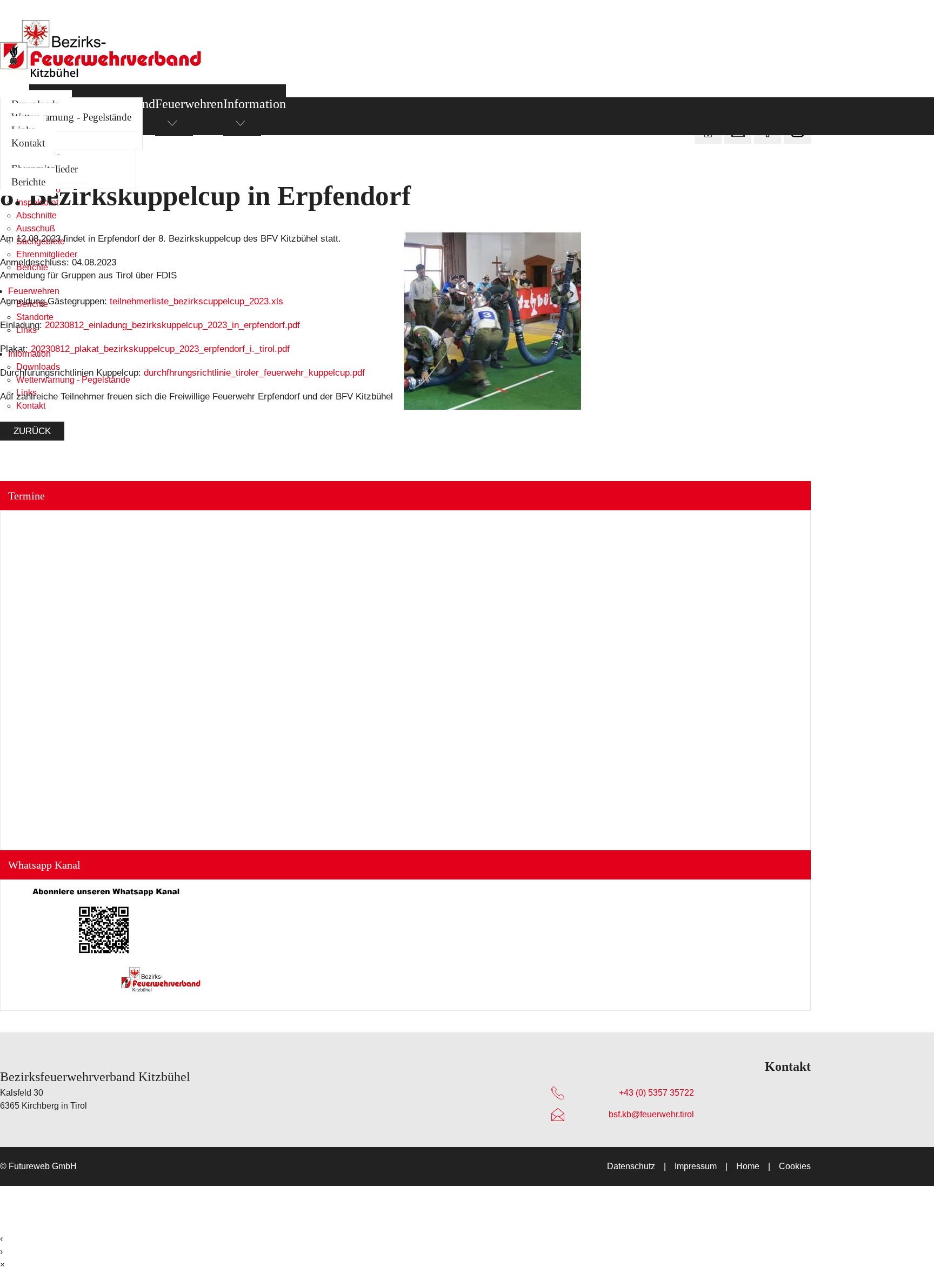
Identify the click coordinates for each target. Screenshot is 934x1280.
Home (747, 1166)
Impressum (696, 1166)
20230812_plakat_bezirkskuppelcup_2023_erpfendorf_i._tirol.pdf (160, 349)
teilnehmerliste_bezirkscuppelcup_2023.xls (196, 301)
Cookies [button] (795, 1166)
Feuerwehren (189, 104)
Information (254, 104)
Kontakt (28, 143)
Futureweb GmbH (43, 1166)
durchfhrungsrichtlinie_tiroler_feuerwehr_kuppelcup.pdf (254, 373)
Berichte (28, 182)
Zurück (32, 431)
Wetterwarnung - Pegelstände (71, 117)
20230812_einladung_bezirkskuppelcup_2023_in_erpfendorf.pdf (172, 325)
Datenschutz (631, 1166)
